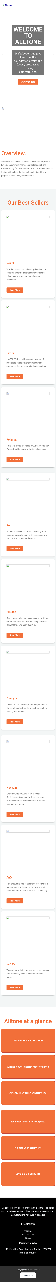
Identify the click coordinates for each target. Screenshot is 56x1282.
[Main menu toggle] (50, 5)
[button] (3, 55)
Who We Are (28, 1234)
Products (28, 1231)
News (28, 1238)
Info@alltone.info (28, 1252)
